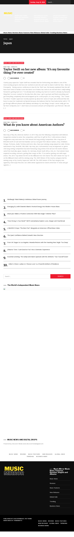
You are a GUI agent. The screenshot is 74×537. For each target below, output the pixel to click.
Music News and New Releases (14, 63)
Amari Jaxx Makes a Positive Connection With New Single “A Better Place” (60, 18)
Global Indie (45, 33)
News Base (7, 520)
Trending (53, 33)
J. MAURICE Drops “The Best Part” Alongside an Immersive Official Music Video (33, 228)
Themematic (18, 520)
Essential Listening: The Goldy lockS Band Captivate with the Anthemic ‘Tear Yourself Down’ (37, 257)
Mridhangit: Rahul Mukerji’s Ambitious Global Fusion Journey (22, 18)
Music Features (24, 33)
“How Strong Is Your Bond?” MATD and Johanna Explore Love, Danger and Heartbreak (36, 221)
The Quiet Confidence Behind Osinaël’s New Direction (25, 235)
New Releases (35, 33)
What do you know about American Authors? (33, 124)
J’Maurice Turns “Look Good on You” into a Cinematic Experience (28, 249)
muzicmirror (14, 78)
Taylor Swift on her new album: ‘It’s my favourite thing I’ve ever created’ (36, 71)
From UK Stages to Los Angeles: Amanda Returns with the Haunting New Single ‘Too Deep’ (37, 242)
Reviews (15, 33)
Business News (62, 33)
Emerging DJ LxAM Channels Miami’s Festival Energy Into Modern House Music (41, 18)
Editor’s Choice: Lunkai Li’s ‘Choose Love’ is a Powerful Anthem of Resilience (34, 264)
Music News (7, 33)
